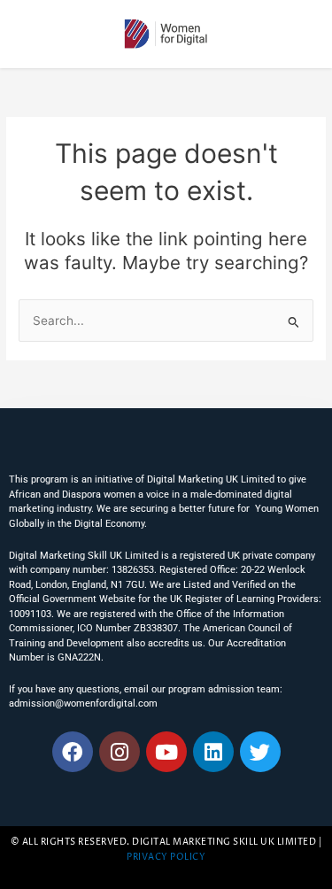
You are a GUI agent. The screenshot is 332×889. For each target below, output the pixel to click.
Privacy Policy (166, 857)
